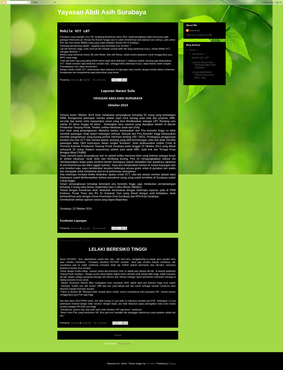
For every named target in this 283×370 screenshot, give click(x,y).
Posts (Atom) (124, 343)
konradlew (150, 363)
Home (117, 335)
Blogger (172, 363)
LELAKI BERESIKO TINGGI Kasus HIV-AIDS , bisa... (203, 75)
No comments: (100, 80)
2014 (193, 50)
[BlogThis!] (116, 80)
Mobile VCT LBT (75, 31)
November (198, 54)
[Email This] (113, 80)
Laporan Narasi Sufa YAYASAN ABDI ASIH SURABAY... (204, 65)
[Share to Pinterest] (125, 80)
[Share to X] (119, 80)
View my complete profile (199, 35)
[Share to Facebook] (122, 80)
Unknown (194, 30)
